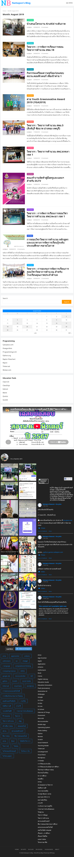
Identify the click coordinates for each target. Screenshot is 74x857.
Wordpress (41, 758)
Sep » (69, 333)
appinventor (15, 656)
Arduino (40, 667)
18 (7, 326)
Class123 (6, 382)
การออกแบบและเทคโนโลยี (11, 691)
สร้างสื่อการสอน (8, 726)
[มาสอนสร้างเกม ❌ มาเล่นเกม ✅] (27, 508)
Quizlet (5, 400)
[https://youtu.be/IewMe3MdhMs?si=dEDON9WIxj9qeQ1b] (9, 545)
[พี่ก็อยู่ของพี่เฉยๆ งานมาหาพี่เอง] (9, 472)
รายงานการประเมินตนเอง (25, 711)
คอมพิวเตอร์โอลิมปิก (9, 701)
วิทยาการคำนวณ (8, 721)
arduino (27, 656)
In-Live (40, 706)
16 (56, 323)
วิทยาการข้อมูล (43, 815)
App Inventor (42, 658)
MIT (32, 676)
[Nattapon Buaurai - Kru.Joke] (43, 481)
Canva (40, 676)
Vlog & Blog (49, 849)
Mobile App (42, 724)
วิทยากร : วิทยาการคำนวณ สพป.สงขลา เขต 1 (48, 153)
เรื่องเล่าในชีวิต (42, 836)
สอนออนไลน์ (22, 726)
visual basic (18, 686)
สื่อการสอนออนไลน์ (21, 736)
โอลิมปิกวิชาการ (25, 741)
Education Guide (43, 682)
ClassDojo (6, 385)
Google (40, 697)
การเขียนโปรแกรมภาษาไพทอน (13, 696)
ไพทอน (16, 746)
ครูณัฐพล (29, 27)
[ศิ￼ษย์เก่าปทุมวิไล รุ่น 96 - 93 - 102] (27, 582)
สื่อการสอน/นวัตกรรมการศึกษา (48, 824)
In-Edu (40, 703)
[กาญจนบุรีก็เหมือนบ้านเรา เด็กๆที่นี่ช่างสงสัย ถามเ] (9, 618)
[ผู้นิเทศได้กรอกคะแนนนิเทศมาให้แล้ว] (27, 490)
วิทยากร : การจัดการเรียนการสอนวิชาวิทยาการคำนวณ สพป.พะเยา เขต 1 (47, 215)
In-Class (30, 236)
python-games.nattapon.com (53, 552)
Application (41, 664)
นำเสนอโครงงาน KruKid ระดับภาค (46, 23)
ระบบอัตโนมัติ (7, 711)
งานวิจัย (23, 701)
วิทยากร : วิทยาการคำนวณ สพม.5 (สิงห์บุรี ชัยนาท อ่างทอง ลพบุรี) (45, 127)
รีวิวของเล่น (6, 716)
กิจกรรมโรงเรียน (43, 773)
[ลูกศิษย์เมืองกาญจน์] (27, 545)
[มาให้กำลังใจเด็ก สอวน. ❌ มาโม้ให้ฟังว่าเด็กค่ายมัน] (9, 508)
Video (43, 572)
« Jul (35, 333)
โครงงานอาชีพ (42, 842)
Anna (39, 655)
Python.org (7, 355)
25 (7, 330)
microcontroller (20, 676)
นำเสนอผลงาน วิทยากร (45, 785)
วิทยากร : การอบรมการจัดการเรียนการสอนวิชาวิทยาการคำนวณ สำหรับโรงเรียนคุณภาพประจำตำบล (48, 272)
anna (4, 656)
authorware (7, 661)
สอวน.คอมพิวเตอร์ (17, 731)
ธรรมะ (40, 782)
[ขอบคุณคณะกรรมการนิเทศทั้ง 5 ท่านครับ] (9, 490)
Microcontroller (43, 721)
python (5, 681)
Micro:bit (41, 718)
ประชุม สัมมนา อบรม (44, 794)
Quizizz (5, 396)
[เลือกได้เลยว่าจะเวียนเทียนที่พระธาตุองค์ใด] (9, 636)
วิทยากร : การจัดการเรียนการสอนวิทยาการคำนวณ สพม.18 (45, 48)
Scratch (14, 681)
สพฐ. (20, 721)
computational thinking (23, 666)
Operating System (44, 727)
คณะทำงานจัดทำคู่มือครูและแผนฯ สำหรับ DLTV (45, 179)
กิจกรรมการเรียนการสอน (46, 770)
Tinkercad (6, 366)
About (57, 849)
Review (40, 736)
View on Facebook (42, 531)
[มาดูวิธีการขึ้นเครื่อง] (27, 636)
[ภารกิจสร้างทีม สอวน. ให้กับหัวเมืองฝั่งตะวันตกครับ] (27, 618)
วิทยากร (17, 716)
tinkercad (6, 686)
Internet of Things (44, 712)
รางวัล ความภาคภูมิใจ (45, 806)
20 (27, 326)
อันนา (13, 741)
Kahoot (5, 389)
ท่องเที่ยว (40, 779)
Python (40, 733)
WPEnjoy (52, 853)
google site (6, 676)
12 (17, 323)
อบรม (4, 741)
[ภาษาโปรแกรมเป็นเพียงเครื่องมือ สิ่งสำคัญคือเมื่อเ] (9, 563)
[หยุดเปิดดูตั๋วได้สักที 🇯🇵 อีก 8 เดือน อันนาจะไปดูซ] (27, 600)
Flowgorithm (7, 348)
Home (4, 11)
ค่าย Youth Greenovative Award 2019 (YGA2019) (46, 100)
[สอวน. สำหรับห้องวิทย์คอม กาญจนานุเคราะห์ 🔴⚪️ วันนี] (9, 582)
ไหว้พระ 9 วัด (25, 751)
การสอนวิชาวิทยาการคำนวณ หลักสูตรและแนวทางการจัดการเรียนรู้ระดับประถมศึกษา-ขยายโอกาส (47, 242)
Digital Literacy (43, 679)
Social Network (43, 742)
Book (39, 673)
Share (50, 531)
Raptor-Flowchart (9, 359)
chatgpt (25, 661)
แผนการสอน (42, 839)
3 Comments (21, 249)
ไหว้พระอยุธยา (7, 756)
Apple (40, 661)
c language (6, 666)
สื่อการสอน (6, 736)
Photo (43, 528)
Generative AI (42, 691)
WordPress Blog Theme (41, 853)
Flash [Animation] (44, 688)
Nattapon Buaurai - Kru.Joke (52, 504)
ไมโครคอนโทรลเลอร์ (9, 751)
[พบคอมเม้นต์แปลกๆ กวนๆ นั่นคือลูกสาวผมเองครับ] (27, 472)
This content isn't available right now (52, 606)
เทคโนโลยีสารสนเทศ (44, 830)
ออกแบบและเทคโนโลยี (45, 827)
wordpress (30, 686)
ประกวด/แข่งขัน (43, 791)
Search (5, 298)
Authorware (42, 670)
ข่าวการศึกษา (42, 776)
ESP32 (23, 671)
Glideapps (41, 694)
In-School (30, 20)
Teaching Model (43, 745)
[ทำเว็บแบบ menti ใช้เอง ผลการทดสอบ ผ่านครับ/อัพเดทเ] (27, 527)
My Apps (23, 849)
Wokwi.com (7, 370)
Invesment (41, 715)
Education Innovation (45, 685)
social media (26, 681)
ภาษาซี (18, 706)
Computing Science (9, 671)
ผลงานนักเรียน (42, 800)
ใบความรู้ (6, 746)
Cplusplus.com (8, 345)
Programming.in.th (10, 352)
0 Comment (44, 27)
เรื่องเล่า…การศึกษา (44, 833)
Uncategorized (43, 752)
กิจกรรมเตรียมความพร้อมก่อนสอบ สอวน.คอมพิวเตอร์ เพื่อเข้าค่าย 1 (45, 74)
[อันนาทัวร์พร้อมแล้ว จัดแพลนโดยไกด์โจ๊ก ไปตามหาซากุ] (27, 563)
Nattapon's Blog (21, 2)
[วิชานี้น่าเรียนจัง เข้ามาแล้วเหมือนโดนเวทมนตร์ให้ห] (9, 600)
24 (66, 326)
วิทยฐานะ (41, 812)
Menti (5, 393)
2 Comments (45, 278)
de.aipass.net (67, 520)
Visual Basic (42, 755)
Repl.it (5, 363)
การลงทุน (41, 761)
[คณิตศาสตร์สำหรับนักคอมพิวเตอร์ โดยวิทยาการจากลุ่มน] (9, 527)
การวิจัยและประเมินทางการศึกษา (48, 767)
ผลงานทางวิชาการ (44, 797)
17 (66, 323)
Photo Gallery (42, 730)
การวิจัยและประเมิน (44, 764)
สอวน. (5, 731)
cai (17, 661)
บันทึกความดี (7, 706)
